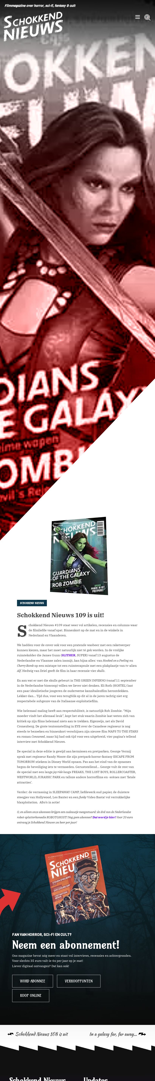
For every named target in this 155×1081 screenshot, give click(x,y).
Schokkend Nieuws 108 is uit (41, 1034)
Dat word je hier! (104, 817)
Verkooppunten (79, 981)
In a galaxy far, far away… (113, 1034)
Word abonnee (32, 981)
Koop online (30, 995)
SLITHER (68, 655)
